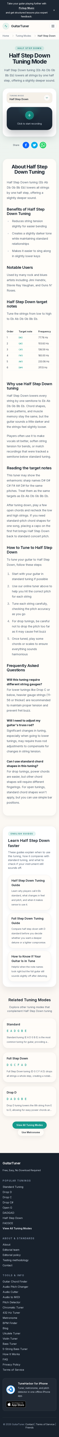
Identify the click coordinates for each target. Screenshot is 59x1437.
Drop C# (8, 1202)
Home (6, 35)
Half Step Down (13, 1218)
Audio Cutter (10, 1292)
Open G (7, 1207)
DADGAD (8, 1212)
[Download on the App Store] (29, 1404)
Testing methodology (16, 1260)
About (6, 1244)
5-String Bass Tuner (15, 1349)
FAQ (5, 1359)
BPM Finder (10, 1323)
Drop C (7, 1197)
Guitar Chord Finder (15, 1281)
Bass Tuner (10, 1343)
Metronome (10, 1317)
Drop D (7, 1192)
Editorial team (11, 1249)
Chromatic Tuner (13, 1307)
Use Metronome (31, 1132)
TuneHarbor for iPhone (26, 8)
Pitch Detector (11, 1302)
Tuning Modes (23, 35)
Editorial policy (12, 1255)
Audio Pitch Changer (15, 1286)
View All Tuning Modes (29, 1125)
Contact (7, 1265)
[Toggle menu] (52, 26)
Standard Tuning (13, 1186)
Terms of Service (13, 1369)
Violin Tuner (10, 1338)
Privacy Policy (11, 1364)
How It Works (11, 1354)
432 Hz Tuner (11, 1312)
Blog (5, 1328)
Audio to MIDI (11, 1297)
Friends (30, 1427)
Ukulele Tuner (11, 1333)
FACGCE (8, 1223)
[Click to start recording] (29, 115)
